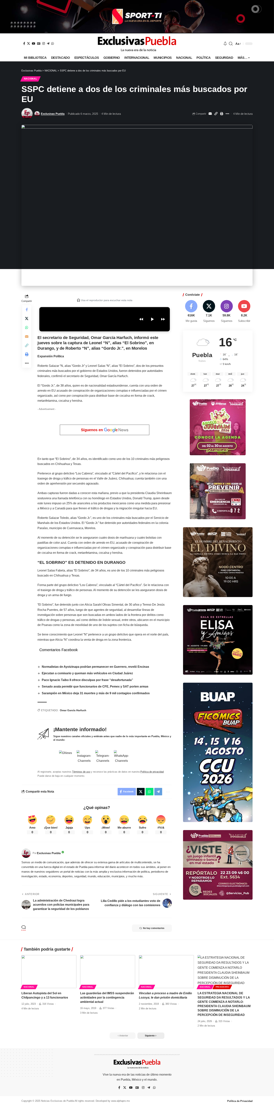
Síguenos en (92, 430)
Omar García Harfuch (73, 710)
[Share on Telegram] (158, 791)
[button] (231, 43)
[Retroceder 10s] (141, 319)
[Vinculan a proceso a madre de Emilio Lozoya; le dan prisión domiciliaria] (166, 971)
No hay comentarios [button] (153, 928)
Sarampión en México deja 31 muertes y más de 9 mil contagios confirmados (96, 693)
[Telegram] (48, 43)
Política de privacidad (152, 771)
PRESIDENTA (222, 987)
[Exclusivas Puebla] (137, 43)
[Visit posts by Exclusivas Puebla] (27, 113)
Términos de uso (81, 771)
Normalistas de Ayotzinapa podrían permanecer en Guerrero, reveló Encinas (95, 666)
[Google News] (38, 43)
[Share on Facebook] (26, 309)
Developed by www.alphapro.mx (113, 1100)
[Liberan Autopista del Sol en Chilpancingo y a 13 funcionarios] (48, 971)
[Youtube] (244, 311)
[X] (28, 43)
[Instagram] (43, 43)
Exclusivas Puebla (52, 113)
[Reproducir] (152, 319)
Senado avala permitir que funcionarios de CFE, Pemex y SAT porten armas (95, 686)
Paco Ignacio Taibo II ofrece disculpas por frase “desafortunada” (87, 680)
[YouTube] (33, 43)
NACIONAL (30, 79)
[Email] (210, 114)
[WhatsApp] (52, 43)
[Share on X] (26, 318)
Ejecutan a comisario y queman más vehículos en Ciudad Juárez (87, 673)
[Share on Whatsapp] (26, 327)
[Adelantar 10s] (163, 319)
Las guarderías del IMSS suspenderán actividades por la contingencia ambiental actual (107, 997)
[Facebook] (24, 43)
